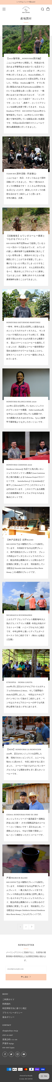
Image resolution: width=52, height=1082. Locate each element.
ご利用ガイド (8, 1000)
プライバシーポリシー (12, 1013)
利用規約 (6, 1004)
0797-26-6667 (7, 1035)
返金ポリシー (8, 1017)
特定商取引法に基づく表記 (14, 1008)
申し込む (25, 977)
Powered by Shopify (26, 1076)
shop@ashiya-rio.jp (10, 1031)
